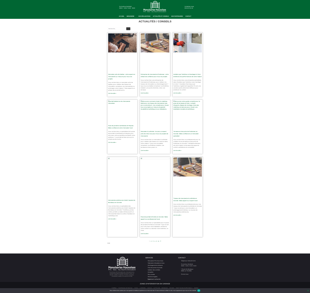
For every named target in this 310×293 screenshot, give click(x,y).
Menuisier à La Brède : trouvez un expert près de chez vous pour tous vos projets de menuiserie (154, 134)
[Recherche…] (116, 28)
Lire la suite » (112, 93)
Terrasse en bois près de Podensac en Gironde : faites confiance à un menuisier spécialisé (186, 134)
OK (199, 290)
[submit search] (128, 28)
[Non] (308, 290)
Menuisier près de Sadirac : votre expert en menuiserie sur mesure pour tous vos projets (121, 77)
